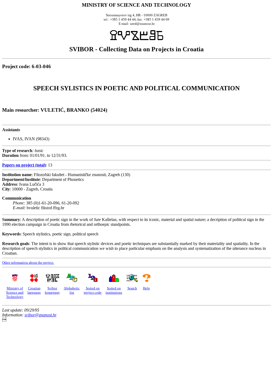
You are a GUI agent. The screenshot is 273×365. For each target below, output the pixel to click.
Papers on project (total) (24, 165)
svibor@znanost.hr (41, 315)
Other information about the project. (28, 263)
